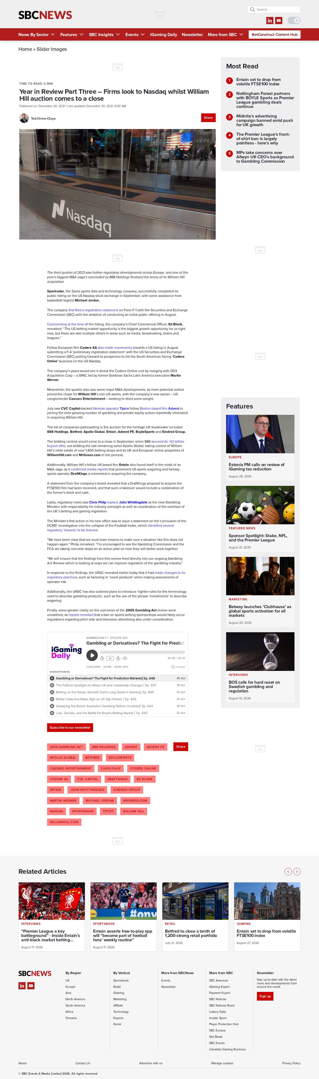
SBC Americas (218, 980)
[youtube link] (278, 20)
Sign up (265, 996)
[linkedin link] (269, 20)
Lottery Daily (217, 1011)
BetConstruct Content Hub (275, 34)
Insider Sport (217, 1018)
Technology (121, 1011)
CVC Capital (87, 779)
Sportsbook (121, 980)
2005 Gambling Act (66, 747)
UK (67, 980)
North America (75, 999)
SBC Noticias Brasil (222, 1005)
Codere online (143, 768)
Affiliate (118, 1005)
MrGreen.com (135, 800)
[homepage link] (45, 15)
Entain (55, 790)
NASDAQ (56, 811)
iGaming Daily (163, 34)
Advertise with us (151, 1063)
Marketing (120, 999)
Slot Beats (216, 1036)
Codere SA (59, 779)
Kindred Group (126, 790)
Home (25, 49)
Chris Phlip (111, 768)
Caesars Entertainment (71, 768)
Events (132, 34)
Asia (68, 993)
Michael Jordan (100, 800)
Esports (118, 1018)
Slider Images (52, 49)
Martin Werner (63, 800)
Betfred (92, 757)
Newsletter (192, 34)
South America (75, 1005)
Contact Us (83, 1063)
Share (208, 117)
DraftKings (117, 779)
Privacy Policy (291, 1063)
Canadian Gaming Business (227, 1049)
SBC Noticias (217, 999)
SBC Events (217, 1043)
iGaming (118, 993)
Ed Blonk (145, 779)
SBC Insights (101, 34)
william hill (133, 811)
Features (68, 34)
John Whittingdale (87, 790)
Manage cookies (222, 1063)
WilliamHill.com (64, 822)
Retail (117, 987)
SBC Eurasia (217, 1030)
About (22, 1063)
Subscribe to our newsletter (70, 727)
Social (117, 1024)
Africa (69, 1011)
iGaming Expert (219, 987)
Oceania (71, 1018)
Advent (131, 747)
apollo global (63, 757)
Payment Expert (219, 993)
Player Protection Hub (223, 1024)
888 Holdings (104, 747)
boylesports (120, 757)
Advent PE (155, 747)
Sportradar (83, 811)
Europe (70, 987)
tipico (108, 811)
